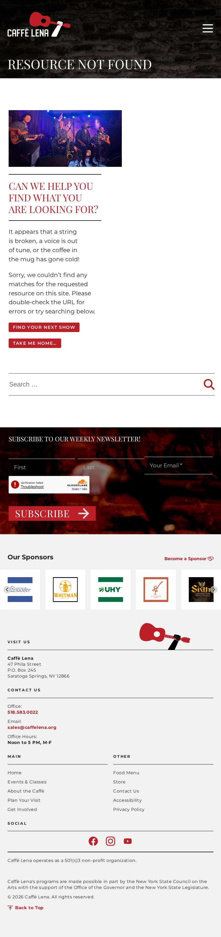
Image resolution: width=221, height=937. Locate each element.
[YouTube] (127, 844)
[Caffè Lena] (39, 35)
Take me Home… (35, 343)
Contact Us (126, 791)
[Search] (209, 384)
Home (15, 772)
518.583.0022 (23, 712)
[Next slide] (213, 589)
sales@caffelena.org (32, 727)
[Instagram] (110, 844)
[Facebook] (93, 844)
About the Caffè (26, 791)
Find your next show (44, 327)
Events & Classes (27, 781)
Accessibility (127, 800)
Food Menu (126, 772)
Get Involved (22, 809)
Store (119, 781)
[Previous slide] (7, 589)
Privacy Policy (129, 809)
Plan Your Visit (24, 800)
